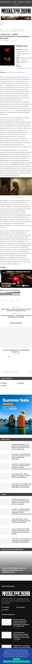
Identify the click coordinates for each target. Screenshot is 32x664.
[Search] (30, 24)
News (12, 300)
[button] (1, 341)
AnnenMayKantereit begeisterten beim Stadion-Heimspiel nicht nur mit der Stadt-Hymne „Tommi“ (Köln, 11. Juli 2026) (21, 636)
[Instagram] (15, 4)
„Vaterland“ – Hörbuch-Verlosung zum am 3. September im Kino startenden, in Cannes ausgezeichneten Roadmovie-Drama (21, 466)
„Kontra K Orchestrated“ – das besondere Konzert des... (16, 351)
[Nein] (29, 656)
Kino (7, 300)
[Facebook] (13, 4)
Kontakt (14, 2)
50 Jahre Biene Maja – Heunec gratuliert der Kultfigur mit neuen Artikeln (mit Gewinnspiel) (21, 475)
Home (1, 29)
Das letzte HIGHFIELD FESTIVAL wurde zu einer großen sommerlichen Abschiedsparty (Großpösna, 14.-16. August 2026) (21, 623)
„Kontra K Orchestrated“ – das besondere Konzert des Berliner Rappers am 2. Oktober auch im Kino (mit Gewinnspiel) (20, 446)
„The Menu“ (11, 110)
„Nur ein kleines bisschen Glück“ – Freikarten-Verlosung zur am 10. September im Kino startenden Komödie (21, 531)
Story (17, 300)
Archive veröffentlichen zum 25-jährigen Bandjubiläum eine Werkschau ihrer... (14, 570)
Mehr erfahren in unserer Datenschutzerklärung (16, 661)
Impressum (20, 2)
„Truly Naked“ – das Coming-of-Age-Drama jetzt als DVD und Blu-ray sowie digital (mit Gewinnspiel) (21, 485)
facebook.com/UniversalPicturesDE (15, 72)
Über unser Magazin (6, 2)
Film (8, 29)
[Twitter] (18, 4)
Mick (7, 40)
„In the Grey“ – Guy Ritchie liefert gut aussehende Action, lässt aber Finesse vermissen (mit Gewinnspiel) (21, 456)
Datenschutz (28, 2)
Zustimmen (16, 659)
